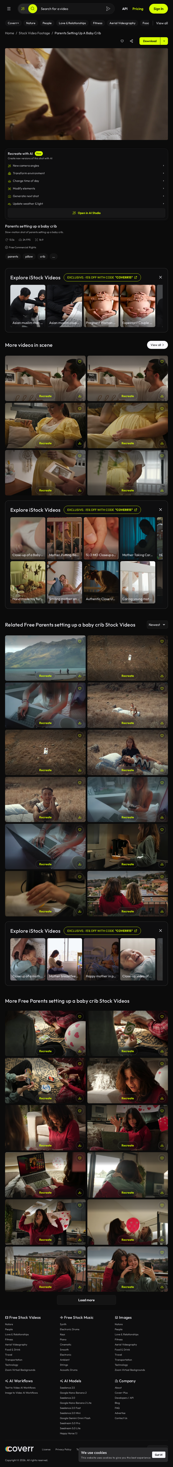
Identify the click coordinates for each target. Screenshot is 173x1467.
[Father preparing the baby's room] (127, 378)
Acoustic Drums (68, 1369)
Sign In (159, 9)
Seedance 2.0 (67, 1397)
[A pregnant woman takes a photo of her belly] (45, 425)
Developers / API (124, 1397)
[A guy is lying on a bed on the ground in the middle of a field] (127, 658)
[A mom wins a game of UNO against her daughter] (45, 1033)
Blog (117, 1402)
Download (150, 41)
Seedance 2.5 (67, 1387)
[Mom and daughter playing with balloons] (127, 1222)
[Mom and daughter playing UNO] (127, 1080)
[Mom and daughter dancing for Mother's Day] (45, 1222)
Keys (62, 1334)
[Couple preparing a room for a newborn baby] (45, 472)
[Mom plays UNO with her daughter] (45, 1127)
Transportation (13, 1359)
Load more (86, 1300)
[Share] (131, 41)
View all (162, 23)
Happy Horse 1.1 (68, 1433)
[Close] (160, 277)
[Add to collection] (122, 41)
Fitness (9, 1339)
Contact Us (121, 1418)
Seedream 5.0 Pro (70, 1423)
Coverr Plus (121, 1392)
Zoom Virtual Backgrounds (20, 1369)
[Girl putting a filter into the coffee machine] (127, 846)
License (46, 1449)
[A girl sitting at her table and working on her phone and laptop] (127, 799)
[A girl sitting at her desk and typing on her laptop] (45, 846)
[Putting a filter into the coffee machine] (45, 893)
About (118, 1387)
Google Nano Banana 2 (73, 1392)
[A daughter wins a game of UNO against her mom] (127, 1033)
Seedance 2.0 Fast (70, 1407)
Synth (63, 1324)
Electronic (65, 1354)
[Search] (32, 8)
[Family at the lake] (45, 658)
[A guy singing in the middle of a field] (45, 799)
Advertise (120, 1413)
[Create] (23, 8)
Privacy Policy (63, 1449)
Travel (8, 1354)
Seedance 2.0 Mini (70, 1413)
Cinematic (65, 1344)
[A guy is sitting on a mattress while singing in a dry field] (127, 705)
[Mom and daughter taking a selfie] (127, 1269)
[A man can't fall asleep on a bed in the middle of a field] (45, 752)
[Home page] (19, 1449)
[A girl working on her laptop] (45, 705)
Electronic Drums (69, 1329)
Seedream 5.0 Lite (70, 1428)
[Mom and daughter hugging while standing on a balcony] (127, 893)
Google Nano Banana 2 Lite (75, 1402)
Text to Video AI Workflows (20, 1387)
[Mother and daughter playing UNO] (45, 1080)
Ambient (64, 1359)
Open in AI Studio (89, 213)
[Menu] (9, 8)
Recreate (45, 396)
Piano (63, 1339)
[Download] (80, 396)
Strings (64, 1364)
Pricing (137, 9)
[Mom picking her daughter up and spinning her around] (127, 1175)
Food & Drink (12, 1349)
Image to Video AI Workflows (21, 1392)
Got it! (159, 1454)
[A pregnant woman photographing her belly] (127, 425)
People (9, 1329)
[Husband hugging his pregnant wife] (127, 472)
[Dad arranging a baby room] (45, 378)
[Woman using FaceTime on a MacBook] (45, 1175)
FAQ (117, 1407)
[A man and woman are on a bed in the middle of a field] (127, 752)
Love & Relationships (17, 1334)
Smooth (64, 1349)
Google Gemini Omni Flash (75, 1418)
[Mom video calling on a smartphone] (45, 1269)
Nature (9, 1324)
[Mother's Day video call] (127, 1127)
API (124, 9)
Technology (11, 1364)
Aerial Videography (16, 1344)
